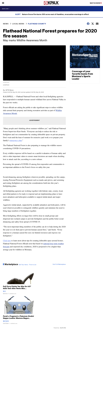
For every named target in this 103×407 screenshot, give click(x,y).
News (6, 24)
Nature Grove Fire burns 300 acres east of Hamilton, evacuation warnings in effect (55, 14)
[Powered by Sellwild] (63, 327)
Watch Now (95, 3)
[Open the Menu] (3, 3)
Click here (7, 240)
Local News (18, 24)
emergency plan (16, 140)
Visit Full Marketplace (59, 264)
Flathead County (37, 24)
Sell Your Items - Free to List (27, 264)
